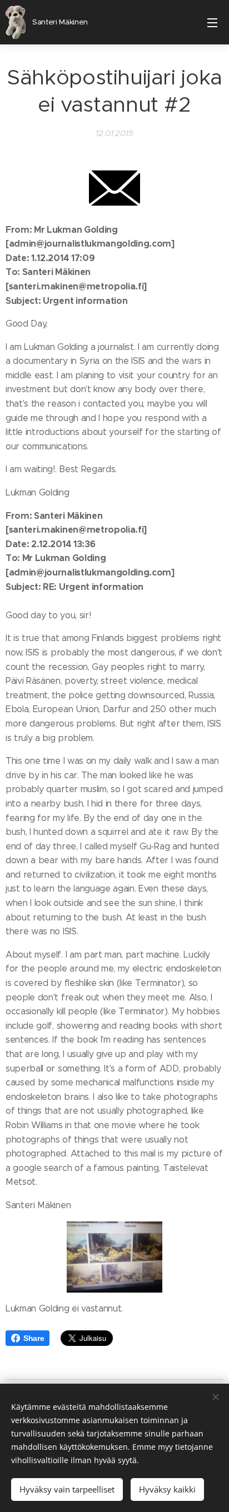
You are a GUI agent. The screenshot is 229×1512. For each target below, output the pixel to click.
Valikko (212, 22)
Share (33, 1338)
